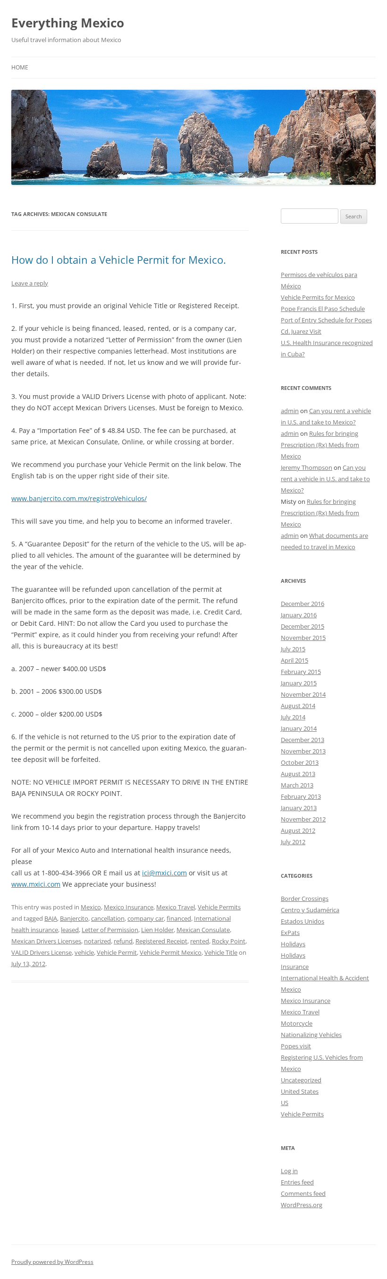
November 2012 (303, 819)
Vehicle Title (220, 952)
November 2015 (303, 637)
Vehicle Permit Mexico (171, 952)
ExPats (290, 932)
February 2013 (301, 796)
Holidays (293, 944)
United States (300, 1091)
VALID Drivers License (41, 952)
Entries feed (297, 1182)
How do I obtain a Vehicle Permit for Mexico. (118, 259)
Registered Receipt (161, 941)
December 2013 (302, 739)
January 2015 (299, 683)
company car (145, 918)
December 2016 (302, 603)
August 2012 (298, 830)
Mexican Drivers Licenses (46, 941)
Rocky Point (228, 941)
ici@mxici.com (164, 872)
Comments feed (303, 1193)
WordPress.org (301, 1205)
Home (19, 67)
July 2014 (293, 717)
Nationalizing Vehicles (311, 1034)
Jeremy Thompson (306, 467)
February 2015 (301, 671)
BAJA (50, 918)
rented (199, 941)
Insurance (295, 966)
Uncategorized (301, 1080)
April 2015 (294, 660)
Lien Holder (157, 929)
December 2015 (302, 626)
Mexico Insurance (128, 907)
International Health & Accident (325, 978)
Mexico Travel (175, 907)
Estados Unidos (302, 921)
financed (179, 918)
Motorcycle (296, 1023)
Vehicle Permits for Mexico (318, 297)
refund (123, 941)
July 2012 (293, 842)
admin (290, 410)
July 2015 (293, 649)
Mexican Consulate (203, 929)
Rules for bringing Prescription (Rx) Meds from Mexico (320, 444)
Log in (289, 1171)
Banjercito (74, 918)
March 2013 (297, 785)
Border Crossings (304, 898)
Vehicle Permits (219, 907)
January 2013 (299, 808)
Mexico (91, 907)
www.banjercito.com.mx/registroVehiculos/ (79, 498)
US (284, 1102)
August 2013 (298, 773)
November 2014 (303, 694)
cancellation (108, 918)
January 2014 (299, 728)
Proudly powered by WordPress (52, 1262)
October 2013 (300, 762)
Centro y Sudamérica (310, 910)
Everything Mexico (67, 22)
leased (70, 929)
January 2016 (299, 615)
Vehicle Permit (117, 952)
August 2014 (298, 705)
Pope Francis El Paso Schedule (323, 308)
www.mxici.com (35, 884)
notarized (97, 941)
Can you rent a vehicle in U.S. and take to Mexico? (325, 478)
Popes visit (296, 1046)
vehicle (84, 952)
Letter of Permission (110, 929)
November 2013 (303, 751)
